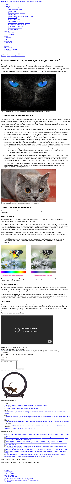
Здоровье (7, 6)
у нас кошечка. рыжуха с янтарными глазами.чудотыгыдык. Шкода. (25, 405)
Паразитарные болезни (15, 26)
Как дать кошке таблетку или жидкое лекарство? (52, 449)
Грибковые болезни (14, 21)
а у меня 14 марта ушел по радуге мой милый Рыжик (21, 408)
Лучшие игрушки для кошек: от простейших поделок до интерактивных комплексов (34, 455)
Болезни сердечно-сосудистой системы (20, 16)
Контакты (7, 51)
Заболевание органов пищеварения (19, 23)
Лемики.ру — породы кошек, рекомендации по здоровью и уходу (21, 1)
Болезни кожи (12, 14)
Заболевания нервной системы (18, 24)
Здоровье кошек (9, 475)
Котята (6, 31)
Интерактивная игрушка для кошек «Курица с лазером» (22, 480)
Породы (7, 4)
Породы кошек (9, 473)
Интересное (8, 42)
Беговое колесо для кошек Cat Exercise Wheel (48, 441)
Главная (6, 46)
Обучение (11, 34)
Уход (5, 39)
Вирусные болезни (14, 19)
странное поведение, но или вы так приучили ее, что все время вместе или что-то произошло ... (34, 425)
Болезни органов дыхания (16, 13)
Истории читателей (10, 49)
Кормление (11, 33)
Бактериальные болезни (15, 8)
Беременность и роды (15, 9)
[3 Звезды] (17, 351)
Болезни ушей (12, 18)
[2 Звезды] (10, 351)
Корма (6, 36)
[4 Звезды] (24, 351)
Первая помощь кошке (15, 28)
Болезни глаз (12, 11)
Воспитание (8, 37)
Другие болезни (13, 29)
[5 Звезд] (31, 351)
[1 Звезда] (4, 351)
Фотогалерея (8, 47)
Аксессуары (8, 41)
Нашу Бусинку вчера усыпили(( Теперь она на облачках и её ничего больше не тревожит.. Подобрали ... (37, 421)
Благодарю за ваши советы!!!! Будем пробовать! (19, 428)
